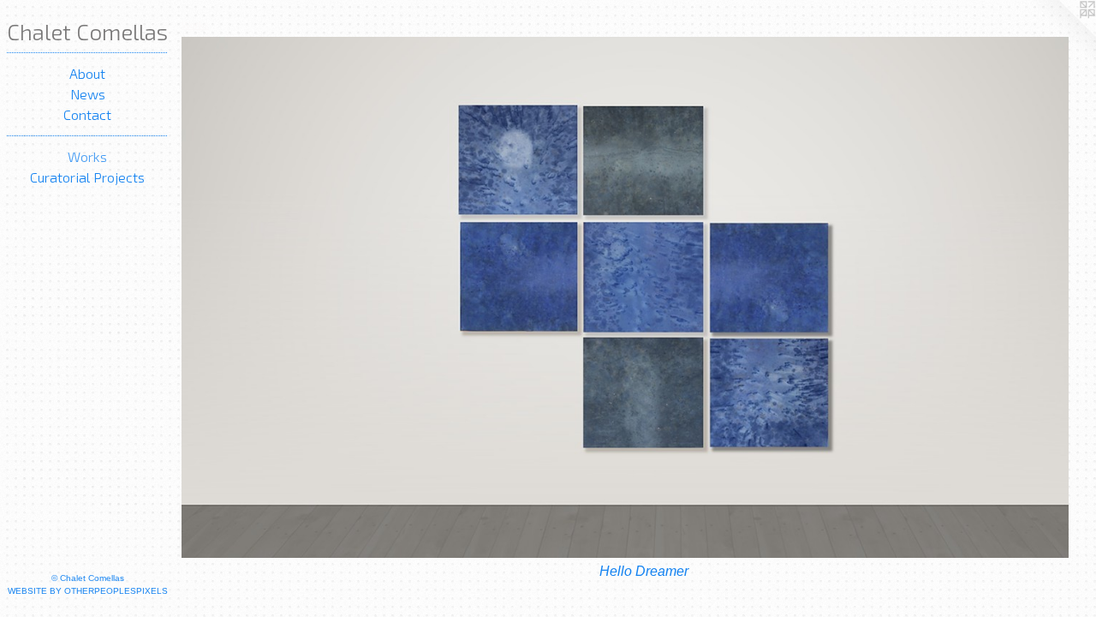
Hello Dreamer (643, 571)
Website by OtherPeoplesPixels (88, 591)
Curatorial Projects (87, 177)
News (87, 94)
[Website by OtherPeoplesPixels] (1062, 34)
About (87, 73)
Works (87, 156)
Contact (87, 114)
